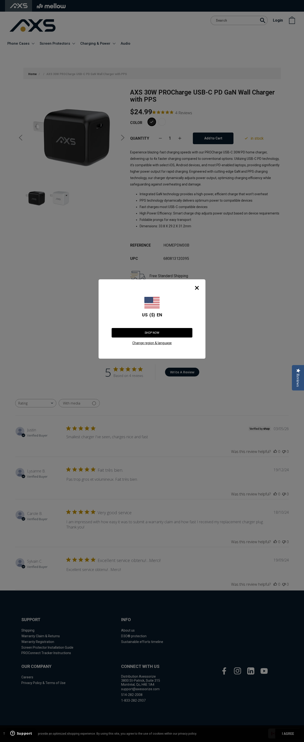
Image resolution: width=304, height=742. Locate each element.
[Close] (197, 288)
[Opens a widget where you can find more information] (21, 734)
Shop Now (152, 332)
